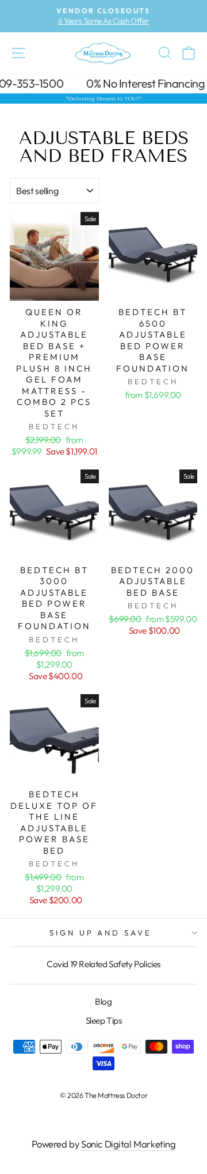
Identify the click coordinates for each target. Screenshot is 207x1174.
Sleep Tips (104, 1020)
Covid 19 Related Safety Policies (103, 964)
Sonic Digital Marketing (128, 1144)
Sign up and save (100, 932)
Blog (103, 1001)
